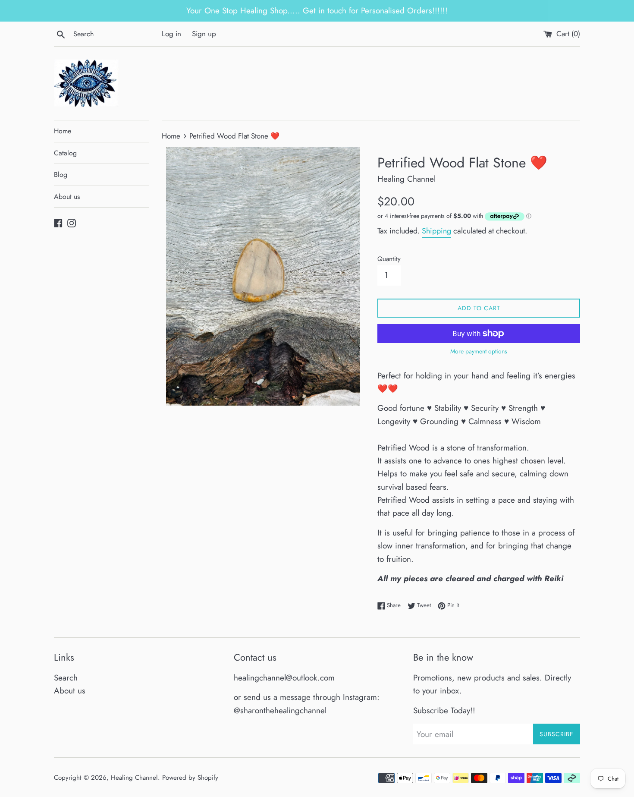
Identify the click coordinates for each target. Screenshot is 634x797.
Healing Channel (134, 777)
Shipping (436, 230)
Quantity (389, 259)
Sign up (204, 33)
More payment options (478, 351)
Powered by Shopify (190, 777)
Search (66, 678)
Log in (171, 33)
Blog (60, 175)
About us (67, 197)
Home (62, 131)
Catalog (65, 153)
